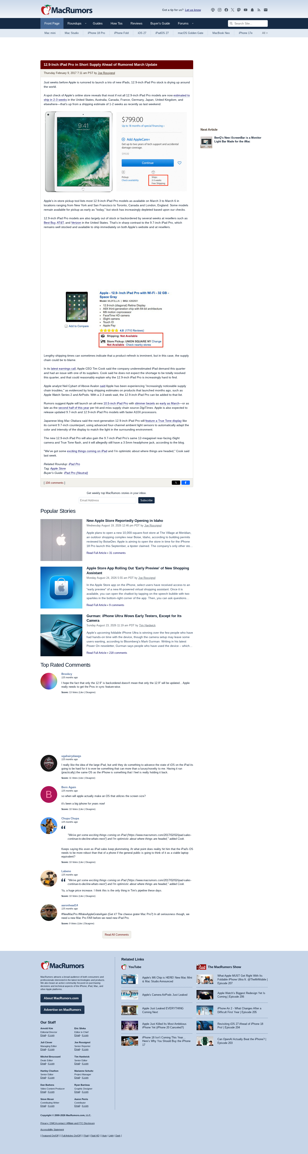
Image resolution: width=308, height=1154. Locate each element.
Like (81, 692)
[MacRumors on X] (232, 10)
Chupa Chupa (70, 818)
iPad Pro (74, 464)
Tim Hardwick (147, 625)
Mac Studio (72, 33)
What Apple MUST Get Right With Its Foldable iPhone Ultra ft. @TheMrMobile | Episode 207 (242, 979)
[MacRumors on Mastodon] (239, 10)
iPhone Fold (121, 33)
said (102, 386)
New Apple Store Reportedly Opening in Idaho (125, 521)
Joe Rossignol (106, 73)
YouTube (134, 967)
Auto (104, 1135)
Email (43, 1035)
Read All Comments (117, 934)
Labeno (66, 871)
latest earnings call (63, 368)
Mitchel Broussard (50, 1056)
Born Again (68, 787)
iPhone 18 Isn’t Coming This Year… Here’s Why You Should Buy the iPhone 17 (166, 1041)
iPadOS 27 (162, 33)
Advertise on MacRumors (62, 1009)
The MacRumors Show (224, 967)
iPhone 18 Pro (96, 33)
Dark (117, 1135)
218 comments (118, 652)
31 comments (117, 552)
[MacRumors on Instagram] (219, 10)
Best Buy (49, 222)
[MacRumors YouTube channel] (245, 10)
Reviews (136, 23)
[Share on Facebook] (185, 483)
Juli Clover (46, 1042)
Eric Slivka (80, 1028)
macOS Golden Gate (190, 33)
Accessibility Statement (52, 1129)
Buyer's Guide (160, 23)
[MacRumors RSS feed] (259, 10)
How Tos (117, 23)
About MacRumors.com (61, 998)
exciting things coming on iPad (87, 451)
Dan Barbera (47, 1085)
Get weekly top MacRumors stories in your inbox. (117, 493)
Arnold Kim (46, 1028)
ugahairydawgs (71, 756)
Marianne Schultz (83, 1071)
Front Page (52, 23)
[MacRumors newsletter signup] (266, 10)
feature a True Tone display (163, 420)
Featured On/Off (50, 1135)
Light (111, 1135)
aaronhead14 (69, 905)
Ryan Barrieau (82, 1085)
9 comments (116, 605)
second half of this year (73, 407)
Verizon (76, 222)
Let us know (193, 10)
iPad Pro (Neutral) (76, 472)
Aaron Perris (81, 1099)
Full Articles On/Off (71, 1135)
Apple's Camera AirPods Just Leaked (164, 994)
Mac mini (50, 33)
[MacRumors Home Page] (66, 10)
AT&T (60, 222)
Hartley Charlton (49, 1071)
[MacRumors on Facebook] (226, 10)
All (265, 33)
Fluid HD (95, 1135)
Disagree (90, 692)
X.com (51, 1035)
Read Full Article (96, 552)
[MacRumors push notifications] (252, 10)
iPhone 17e (245, 33)
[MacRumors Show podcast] (213, 10)
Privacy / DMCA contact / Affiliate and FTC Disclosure (67, 1123)
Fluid (86, 1135)
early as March (169, 403)
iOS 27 (142, 33)
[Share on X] (176, 483)
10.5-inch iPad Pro (116, 403)
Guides (98, 23)
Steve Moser (47, 1099)
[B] (48, 801)
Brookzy (66, 674)
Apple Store (58, 468)
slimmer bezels (145, 403)
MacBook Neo (221, 33)
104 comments (54, 482)
